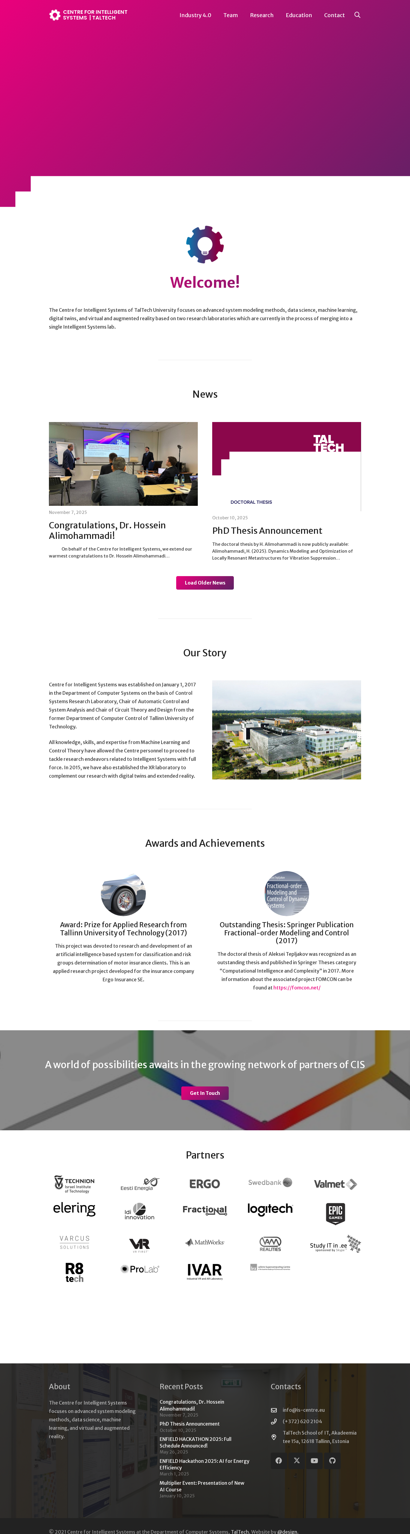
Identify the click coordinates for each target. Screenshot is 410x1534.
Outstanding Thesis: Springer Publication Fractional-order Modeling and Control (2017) (287, 933)
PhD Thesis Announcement (267, 530)
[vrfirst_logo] (139, 1244)
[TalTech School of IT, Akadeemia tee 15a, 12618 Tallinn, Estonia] (277, 1437)
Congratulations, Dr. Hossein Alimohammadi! (107, 530)
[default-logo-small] (205, 1210)
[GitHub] (332, 1461)
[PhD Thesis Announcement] (286, 466)
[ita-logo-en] (335, 1244)
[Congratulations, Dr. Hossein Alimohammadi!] (123, 464)
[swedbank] (270, 1182)
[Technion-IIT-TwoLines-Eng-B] (74, 1184)
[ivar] (205, 1272)
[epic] (335, 1214)
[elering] (74, 1209)
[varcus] (74, 1242)
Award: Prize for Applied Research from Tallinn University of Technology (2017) (123, 929)
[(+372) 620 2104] (277, 1421)
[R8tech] (74, 1272)
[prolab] (139, 1269)
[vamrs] (270, 1244)
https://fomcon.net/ (297, 988)
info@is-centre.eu (304, 1410)
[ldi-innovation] (139, 1211)
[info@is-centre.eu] (277, 1410)
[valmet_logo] (335, 1184)
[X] (296, 1461)
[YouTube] (314, 1461)
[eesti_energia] (139, 1184)
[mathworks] (205, 1242)
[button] (243, 15)
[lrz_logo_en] (270, 1267)
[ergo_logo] (205, 1183)
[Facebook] (279, 1461)
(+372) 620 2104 (302, 1421)
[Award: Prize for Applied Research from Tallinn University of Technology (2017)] (123, 893)
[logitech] (270, 1209)
